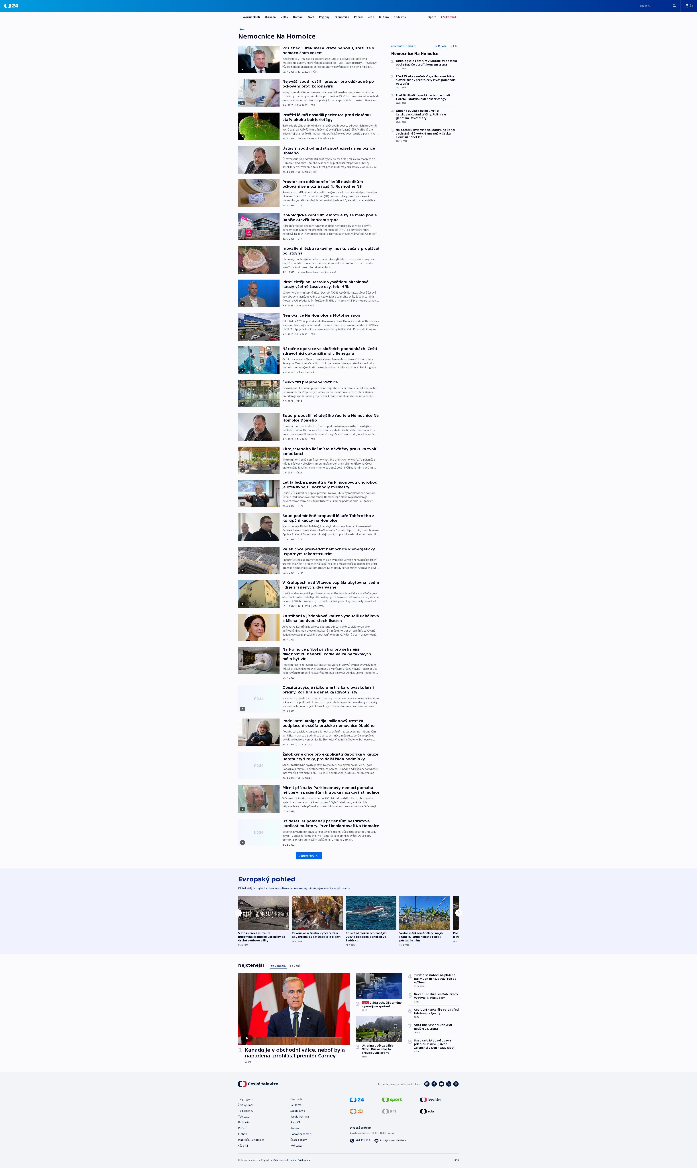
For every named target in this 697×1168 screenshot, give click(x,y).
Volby (284, 17)
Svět (311, 17)
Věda (371, 17)
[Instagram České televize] (427, 1084)
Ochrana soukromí (283, 1160)
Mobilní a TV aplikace (251, 1139)
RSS (457, 1160)
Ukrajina (270, 17)
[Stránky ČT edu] (427, 1111)
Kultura (384, 17)
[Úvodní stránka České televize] (258, 1084)
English (265, 1160)
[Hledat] (674, 6)
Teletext (243, 1116)
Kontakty (296, 1145)
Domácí (298, 17)
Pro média (296, 1099)
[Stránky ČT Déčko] (356, 1111)
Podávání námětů (301, 1134)
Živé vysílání (245, 1105)
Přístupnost (304, 1160)
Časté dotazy (298, 1139)
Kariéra (294, 1128)
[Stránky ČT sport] (392, 1099)
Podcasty (400, 17)
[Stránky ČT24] (357, 1099)
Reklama (295, 1105)
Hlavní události (250, 17)
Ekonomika (342, 17)
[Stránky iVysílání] (430, 1099)
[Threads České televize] (456, 1084)
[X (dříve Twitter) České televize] (449, 1084)
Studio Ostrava (299, 1116)
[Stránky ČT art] (389, 1111)
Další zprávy (306, 856)
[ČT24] (11, 6)
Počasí (358, 17)
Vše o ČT (243, 1145)
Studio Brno (297, 1110)
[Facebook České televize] (434, 1084)
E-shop (242, 1134)
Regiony (324, 17)
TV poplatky (245, 1110)
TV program (245, 1099)
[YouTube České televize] (441, 1084)
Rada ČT (295, 1122)
